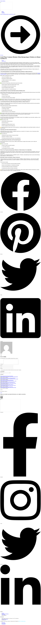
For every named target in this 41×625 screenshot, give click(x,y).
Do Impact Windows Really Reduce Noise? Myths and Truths (8, 387)
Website (1, 368)
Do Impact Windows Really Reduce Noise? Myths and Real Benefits (9, 376)
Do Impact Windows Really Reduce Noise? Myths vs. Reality (8, 383)
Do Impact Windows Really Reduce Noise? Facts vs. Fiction (8, 385)
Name (1, 365)
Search (1, 372)
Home (2, 11)
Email (1, 395)
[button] (20, 192)
